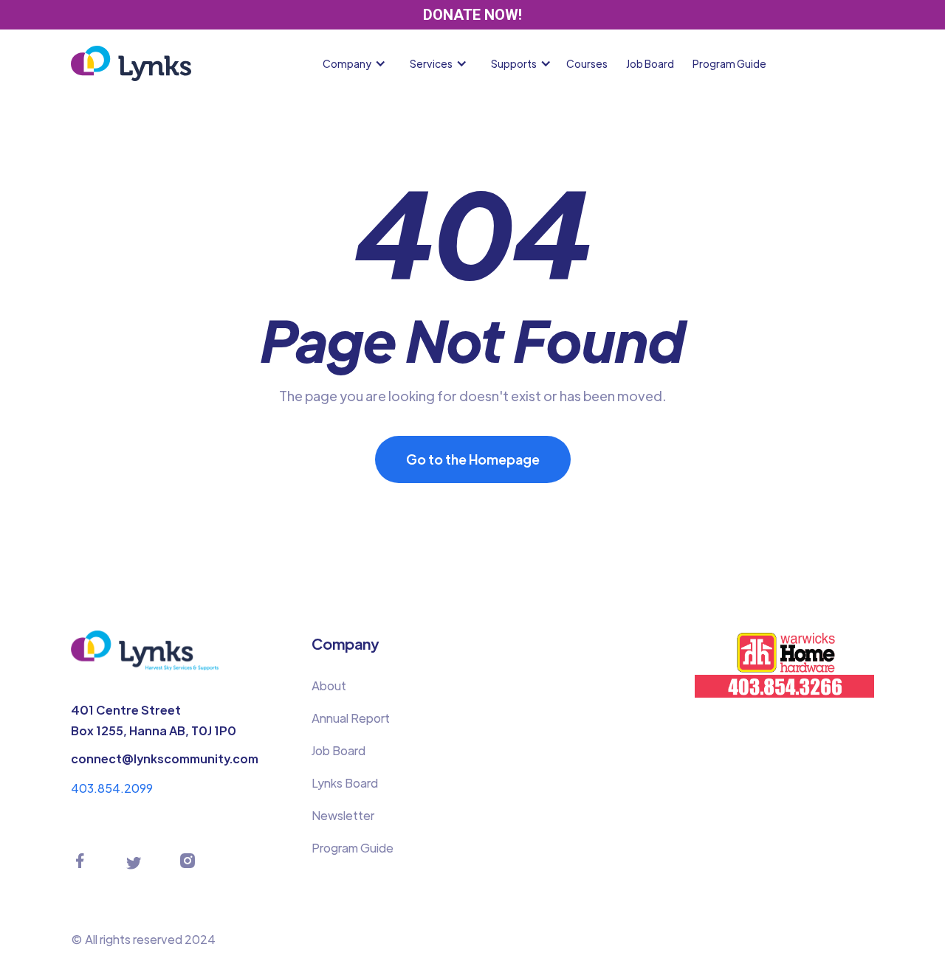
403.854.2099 (112, 788)
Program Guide (729, 63)
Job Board (650, 63)
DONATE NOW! (472, 14)
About (329, 685)
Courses (587, 63)
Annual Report (351, 718)
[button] (357, 63)
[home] (131, 63)
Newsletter (343, 815)
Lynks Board (345, 783)
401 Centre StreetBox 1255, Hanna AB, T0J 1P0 (153, 720)
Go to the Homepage (473, 459)
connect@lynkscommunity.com (164, 758)
